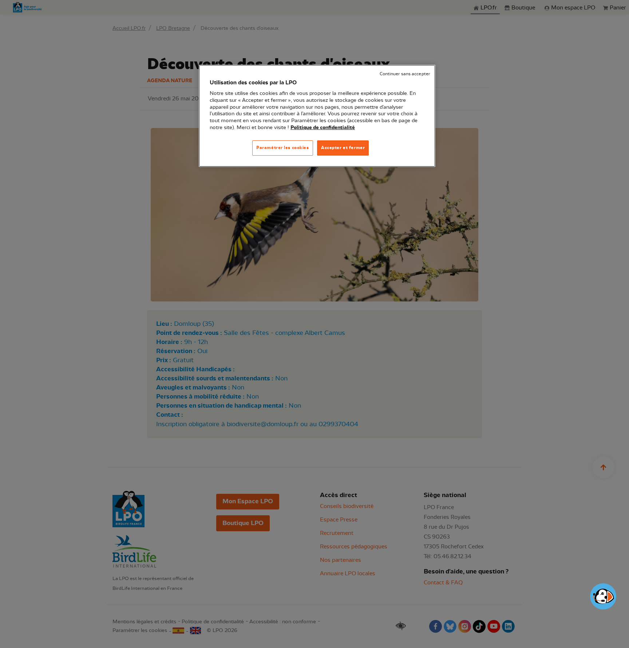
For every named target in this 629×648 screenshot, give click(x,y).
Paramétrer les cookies (282, 147)
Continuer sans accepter (405, 74)
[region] (317, 116)
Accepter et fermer (343, 147)
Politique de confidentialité (322, 128)
